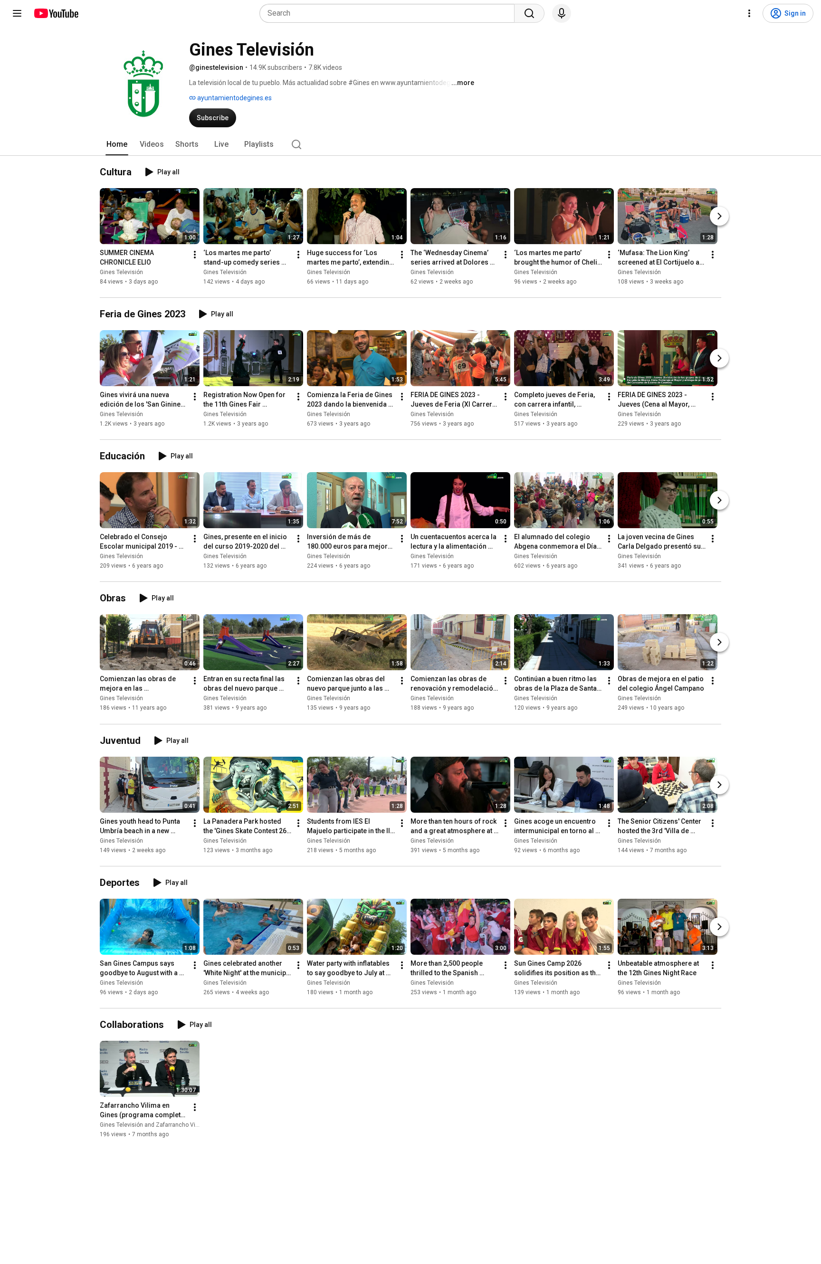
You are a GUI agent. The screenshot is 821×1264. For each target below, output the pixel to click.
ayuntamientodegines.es (234, 98)
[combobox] (389, 13)
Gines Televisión (121, 272)
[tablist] (410, 144)
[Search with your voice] (561, 13)
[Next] (719, 216)
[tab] (116, 144)
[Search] (529, 13)
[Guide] (17, 13)
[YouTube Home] (56, 13)
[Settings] (749, 13)
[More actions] (194, 254)
